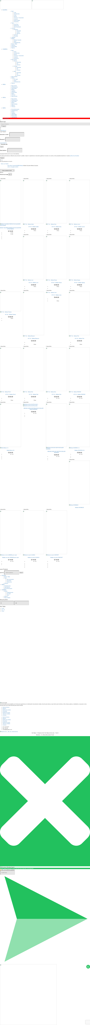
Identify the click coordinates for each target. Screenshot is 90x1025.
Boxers (15, 61)
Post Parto (16, 24)
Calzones (16, 34)
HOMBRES (5, 49)
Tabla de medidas (6, 713)
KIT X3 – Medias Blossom (33, 338)
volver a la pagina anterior (12, 166)
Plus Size (16, 36)
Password (2, 139)
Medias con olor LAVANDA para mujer (10, 557)
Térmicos (13, 95)
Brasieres (16, 29)
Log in (2, 146)
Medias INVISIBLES (79, 507)
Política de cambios (7, 710)
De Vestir (16, 79)
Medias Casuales (17, 40)
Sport (12, 11)
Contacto (4, 715)
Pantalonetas (17, 13)
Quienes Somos (6, 707)
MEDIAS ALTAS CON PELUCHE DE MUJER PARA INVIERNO (33, 409)
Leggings (13, 37)
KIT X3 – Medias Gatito (34, 226)
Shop (11, 165)
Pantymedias (14, 46)
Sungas (15, 66)
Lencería (13, 28)
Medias (12, 38)
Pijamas (13, 47)
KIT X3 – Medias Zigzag (79, 282)
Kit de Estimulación (15, 109)
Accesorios (16, 21)
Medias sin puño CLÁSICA (33, 557)
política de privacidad (74, 155)
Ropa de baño (14, 96)
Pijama (12, 93)
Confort (18, 32)
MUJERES (5, 10)
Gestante (13, 45)
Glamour (18, 33)
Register (2, 158)
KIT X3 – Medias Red (33, 394)
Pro (17, 63)
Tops (15, 12)
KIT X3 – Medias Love (33, 282)
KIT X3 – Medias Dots (56, 394)
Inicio (8, 165)
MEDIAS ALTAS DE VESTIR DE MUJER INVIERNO (56, 452)
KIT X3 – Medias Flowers (10, 314)
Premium (18, 64)
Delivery (4, 708)
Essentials (19, 30)
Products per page (4, 174)
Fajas (12, 23)
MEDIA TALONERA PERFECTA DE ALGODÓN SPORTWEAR (10, 228)
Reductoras (16, 25)
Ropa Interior (14, 59)
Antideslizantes (17, 42)
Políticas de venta (6, 712)
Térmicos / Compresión (19, 17)
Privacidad (5, 711)
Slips (15, 71)
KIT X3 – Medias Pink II (10, 394)
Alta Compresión (17, 27)
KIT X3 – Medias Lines (56, 295)
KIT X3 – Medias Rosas (56, 282)
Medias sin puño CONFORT (56, 557)
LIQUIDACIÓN (6, 118)
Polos (15, 15)
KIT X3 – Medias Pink (79, 338)
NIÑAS (4, 84)
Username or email (4, 134)
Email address (3, 150)
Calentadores (14, 117)
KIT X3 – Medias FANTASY (79, 394)
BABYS (4, 108)
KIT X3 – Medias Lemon (79, 226)
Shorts (15, 16)
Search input (3, 121)
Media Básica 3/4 (10, 450)
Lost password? (3, 142)
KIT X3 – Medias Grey (56, 226)
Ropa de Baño (17, 20)
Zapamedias (14, 88)
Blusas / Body (14, 44)
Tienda (13, 165)
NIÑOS (4, 97)
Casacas (16, 19)
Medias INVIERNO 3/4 (79, 450)
